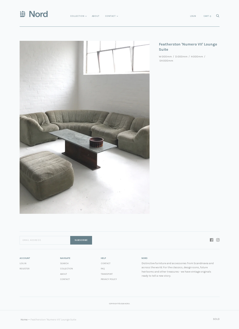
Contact (110, 16)
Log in (23, 263)
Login (193, 16)
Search (64, 263)
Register (25, 268)
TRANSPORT (107, 274)
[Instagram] (218, 240)
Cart (207, 16)
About (96, 16)
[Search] (218, 16)
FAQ (103, 268)
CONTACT (106, 263)
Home (24, 319)
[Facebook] (211, 240)
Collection (77, 16)
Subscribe (81, 240)
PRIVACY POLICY (109, 279)
